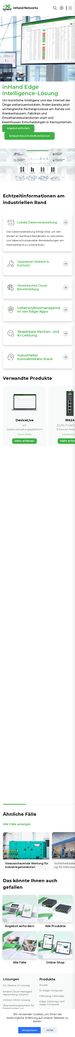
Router (43, 985)
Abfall (49, 1030)
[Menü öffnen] (70, 8)
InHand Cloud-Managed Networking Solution (17, 993)
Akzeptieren (29, 1030)
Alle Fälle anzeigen (17, 824)
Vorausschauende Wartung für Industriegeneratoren (26, 865)
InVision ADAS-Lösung (16, 999)
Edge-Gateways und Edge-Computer (51, 1003)
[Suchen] (55, 8)
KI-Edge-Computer (51, 990)
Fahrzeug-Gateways (51, 995)
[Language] (61, 8)
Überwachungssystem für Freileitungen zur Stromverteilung (18, 1008)
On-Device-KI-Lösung (16, 985)
